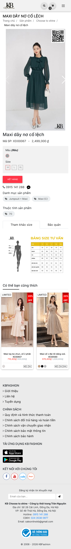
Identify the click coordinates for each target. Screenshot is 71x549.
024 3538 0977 (39, 517)
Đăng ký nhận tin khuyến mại (35, 490)
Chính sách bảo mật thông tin (25, 431)
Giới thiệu (11, 391)
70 (10, 213)
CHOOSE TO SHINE (45, 20)
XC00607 (17, 357)
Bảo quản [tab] (54, 224)
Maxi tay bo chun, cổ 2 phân (17, 354)
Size (8, 161)
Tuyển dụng (13, 401)
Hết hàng (12, 179)
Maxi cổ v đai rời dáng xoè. (53, 354)
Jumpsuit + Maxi (17, 198)
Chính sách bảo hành (19, 436)
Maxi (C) (42, 198)
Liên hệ (10, 396)
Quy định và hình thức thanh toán (28, 415)
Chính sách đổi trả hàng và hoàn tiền (30, 420)
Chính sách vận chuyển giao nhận (28, 425)
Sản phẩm (25, 20)
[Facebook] (6, 476)
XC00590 (52, 357)
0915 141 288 (15, 187)
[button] (64, 80)
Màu (11, 150)
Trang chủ (9, 20)
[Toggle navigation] (63, 5)
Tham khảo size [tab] (21, 224)
